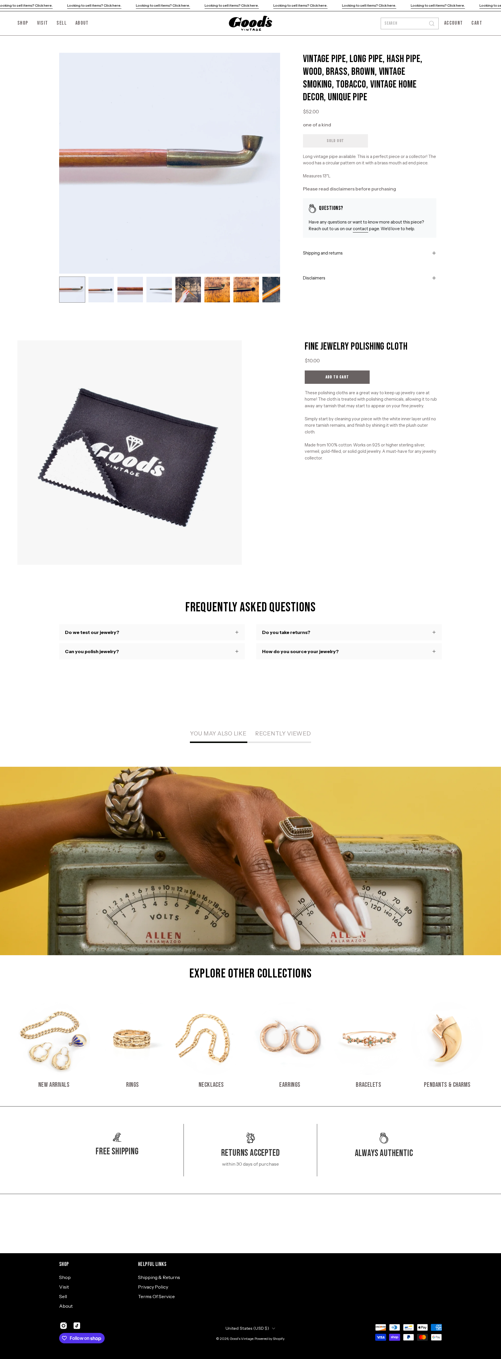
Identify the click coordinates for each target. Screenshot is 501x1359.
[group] (250, 1045)
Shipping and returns (323, 253)
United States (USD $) (247, 1328)
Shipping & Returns (159, 1277)
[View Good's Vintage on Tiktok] (76, 1325)
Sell (63, 1296)
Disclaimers (314, 278)
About (66, 1306)
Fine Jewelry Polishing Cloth (356, 346)
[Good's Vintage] (250, 23)
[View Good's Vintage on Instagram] (63, 1325)
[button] (82, 23)
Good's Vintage (241, 1338)
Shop (64, 1264)
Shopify (278, 1338)
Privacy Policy (153, 1287)
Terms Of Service (156, 1296)
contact (360, 228)
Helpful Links (152, 1264)
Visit (64, 1287)
